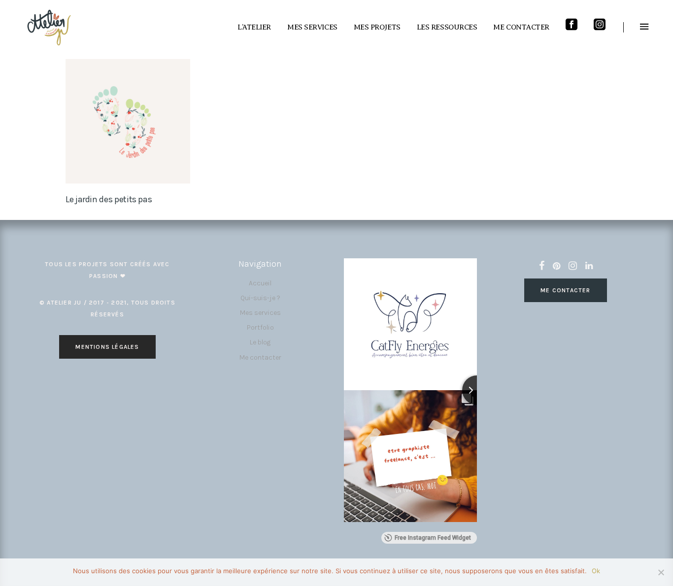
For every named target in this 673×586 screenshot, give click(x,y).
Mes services (260, 312)
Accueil (260, 283)
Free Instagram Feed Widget (433, 537)
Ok (596, 571)
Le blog (260, 342)
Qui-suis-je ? (260, 298)
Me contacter (260, 357)
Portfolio (260, 327)
